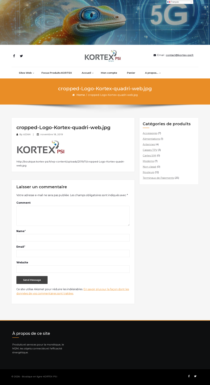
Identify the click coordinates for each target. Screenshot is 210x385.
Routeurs (148, 172)
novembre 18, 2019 (51, 134)
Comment (23, 202)
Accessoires (150, 133)
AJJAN (27, 134)
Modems (148, 161)
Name (20, 231)
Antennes (149, 144)
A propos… (151, 72)
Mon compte (109, 72)
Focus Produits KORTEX (57, 72)
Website (22, 262)
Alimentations (151, 138)
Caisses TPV (150, 149)
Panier (131, 72)
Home (80, 94)
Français (174, 2)
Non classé (149, 166)
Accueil (86, 72)
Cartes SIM (149, 155)
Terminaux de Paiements (158, 177)
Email (20, 246)
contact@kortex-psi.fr (180, 55)
